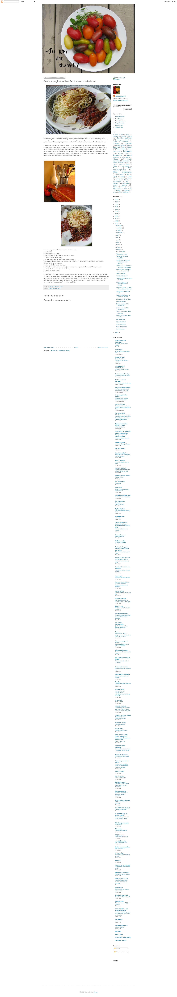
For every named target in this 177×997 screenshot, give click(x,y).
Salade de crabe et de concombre (122, 304)
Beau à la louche (120, 460)
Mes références (119, 125)
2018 (116, 204)
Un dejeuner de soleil (121, 667)
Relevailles (126, 179)
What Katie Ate (119, 771)
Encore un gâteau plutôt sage (122, 444)
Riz (127, 181)
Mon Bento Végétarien (121, 755)
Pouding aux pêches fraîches (122, 874)
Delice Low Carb (119, 504)
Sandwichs (126, 183)
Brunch (127, 140)
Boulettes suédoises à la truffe (122, 896)
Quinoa (129, 178)
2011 (116, 221)
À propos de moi (118, 134)
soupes (124, 185)
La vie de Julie (119, 901)
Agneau (127, 134)
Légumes (127, 151)
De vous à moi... (119, 689)
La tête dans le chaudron (122, 847)
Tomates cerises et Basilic (123, 715)
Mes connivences (119, 116)
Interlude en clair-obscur (121, 730)
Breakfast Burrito (119, 536)
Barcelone (123, 136)
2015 (116, 211)
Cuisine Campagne (120, 598)
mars (117, 244)
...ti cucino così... (120, 366)
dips (123, 147)
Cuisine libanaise (120, 145)
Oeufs (128, 162)
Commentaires (119, 952)
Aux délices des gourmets (122, 495)
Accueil (76, 347)
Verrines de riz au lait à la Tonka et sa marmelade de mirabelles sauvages (121, 765)
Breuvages (119, 140)
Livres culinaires (126, 157)
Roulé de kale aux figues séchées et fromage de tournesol (121, 882)
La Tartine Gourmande (121, 613)
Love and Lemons (120, 535)
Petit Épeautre (125, 166)
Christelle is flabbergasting (123, 937)
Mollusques (126, 161)
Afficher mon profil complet (120, 100)
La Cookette (118, 919)
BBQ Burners (119, 835)
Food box (118, 860)
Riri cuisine (118, 829)
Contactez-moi (119, 127)
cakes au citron (119, 701)
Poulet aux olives (121, 301)
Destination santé (120, 782)
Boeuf (130, 136)
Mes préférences (119, 123)
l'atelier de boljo (119, 357)
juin (117, 237)
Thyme (117, 632)
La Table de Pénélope (121, 925)
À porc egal (118, 576)
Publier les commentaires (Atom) (60, 350)
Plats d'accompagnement (122, 169)
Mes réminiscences (120, 121)
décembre (119, 225)
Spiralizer (115, 186)
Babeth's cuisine (120, 442)
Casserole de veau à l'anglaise (122, 257)
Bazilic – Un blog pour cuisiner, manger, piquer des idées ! (122, 548)
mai (117, 240)
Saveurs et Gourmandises (122, 387)
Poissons (121, 174)
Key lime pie (118, 921)
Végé (119, 192)
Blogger (96, 992)
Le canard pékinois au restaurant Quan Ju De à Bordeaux (121, 585)
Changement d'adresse (121, 830)
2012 (116, 218)
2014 (116, 214)
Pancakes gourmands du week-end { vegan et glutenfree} (121, 794)
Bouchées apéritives (124, 138)
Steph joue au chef (120, 722)
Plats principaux (56, 288)
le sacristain (118, 700)
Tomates (117, 190)
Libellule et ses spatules (122, 872)
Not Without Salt (120, 481)
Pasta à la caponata (120, 724)
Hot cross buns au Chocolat (122, 438)
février (118, 247)
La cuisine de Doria (120, 453)
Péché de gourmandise (122, 823)
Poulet (130, 176)
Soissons (115, 185)
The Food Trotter (120, 413)
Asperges (115, 136)
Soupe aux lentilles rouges (123, 299)
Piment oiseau (119, 776)
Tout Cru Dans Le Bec (121, 878)
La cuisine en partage (120, 542)
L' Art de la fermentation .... (121, 809)
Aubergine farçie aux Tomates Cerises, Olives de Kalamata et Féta (123, 407)
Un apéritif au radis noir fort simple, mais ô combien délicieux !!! (122, 785)
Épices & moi (119, 606)
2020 (116, 199)
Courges (116, 143)
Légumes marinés (123, 153)
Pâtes (50, 288)
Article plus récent (49, 347)
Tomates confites (120, 251)
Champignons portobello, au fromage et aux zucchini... (123, 262)
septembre (119, 232)
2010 (116, 223)
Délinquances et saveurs (122, 674)
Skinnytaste (118, 349)
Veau (114, 192)
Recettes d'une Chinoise (122, 582)
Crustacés (128, 143)
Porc (128, 174)
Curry (128, 145)
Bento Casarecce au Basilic (122, 756)
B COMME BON (119, 516)
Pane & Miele (119, 934)
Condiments (125, 141)
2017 (116, 206)
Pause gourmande (120, 791)
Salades (115, 183)
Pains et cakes (124, 164)
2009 (116, 332)
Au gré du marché (120, 96)
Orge (114, 164)
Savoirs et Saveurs (120, 940)
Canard (115, 141)
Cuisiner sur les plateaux (122, 865)
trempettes (127, 190)
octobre (118, 230)
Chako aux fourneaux (121, 895)
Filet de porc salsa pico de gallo (123, 383)
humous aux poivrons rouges (122, 496)
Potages (122, 176)
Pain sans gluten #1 (120, 848)
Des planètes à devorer (121, 842)
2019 (116, 202)
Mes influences (119, 119)
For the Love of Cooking (122, 374)
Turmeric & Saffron (120, 468)
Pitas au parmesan (121, 254)
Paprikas (117, 682)
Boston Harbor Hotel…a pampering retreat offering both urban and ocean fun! (122, 635)
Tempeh (125, 188)
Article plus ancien (103, 347)
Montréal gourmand (118, 162)
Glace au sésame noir (120, 777)
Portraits (115, 176)
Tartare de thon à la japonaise (122, 577)
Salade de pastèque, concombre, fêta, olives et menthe (121, 360)
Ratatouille (118, 179)
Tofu (130, 188)
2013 (116, 216)
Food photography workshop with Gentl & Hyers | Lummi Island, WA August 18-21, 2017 (122, 709)
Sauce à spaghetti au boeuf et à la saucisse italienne (123, 288)
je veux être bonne (120, 841)
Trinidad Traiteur (119, 477)
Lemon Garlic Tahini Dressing (122, 375)
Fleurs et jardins (121, 149)
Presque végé (119, 853)
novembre (119, 228)
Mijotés (115, 159)
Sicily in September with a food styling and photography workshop (122, 617)
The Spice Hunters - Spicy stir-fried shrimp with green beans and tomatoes (123, 913)
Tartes (128, 186)
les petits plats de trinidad (122, 475)
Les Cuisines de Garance (122, 808)
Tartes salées (117, 188)
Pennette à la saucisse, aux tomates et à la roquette (123, 266)
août (117, 235)
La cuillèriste (119, 887)
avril (117, 242)
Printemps (117, 518)
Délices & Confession (121, 650)
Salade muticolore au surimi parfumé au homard (122, 283)
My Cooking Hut (119, 509)
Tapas (122, 186)
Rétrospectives (117, 181)
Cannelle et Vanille (120, 706)
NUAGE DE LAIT (120, 404)
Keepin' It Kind (119, 591)
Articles (117, 948)
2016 (116, 209)
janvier (118, 249)
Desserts (116, 147)
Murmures (118, 931)
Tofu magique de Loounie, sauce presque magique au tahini (122, 561)
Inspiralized (118, 487)
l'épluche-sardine (120, 541)
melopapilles (119, 728)
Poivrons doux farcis (121, 276)
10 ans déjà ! (118, 824)
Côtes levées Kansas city (121, 836)
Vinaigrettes (126, 192)
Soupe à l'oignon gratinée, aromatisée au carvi (123, 270)
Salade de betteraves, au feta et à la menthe (123, 296)
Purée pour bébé (120, 178)
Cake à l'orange (120, 273)
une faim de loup (120, 448)
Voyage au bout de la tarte (122, 557)
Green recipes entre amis (122, 800)
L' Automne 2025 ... (120, 427)
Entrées (129, 147)
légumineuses (117, 155)
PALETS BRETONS (120, 741)
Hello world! (118, 483)
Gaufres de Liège (119, 927)
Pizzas (115, 168)
